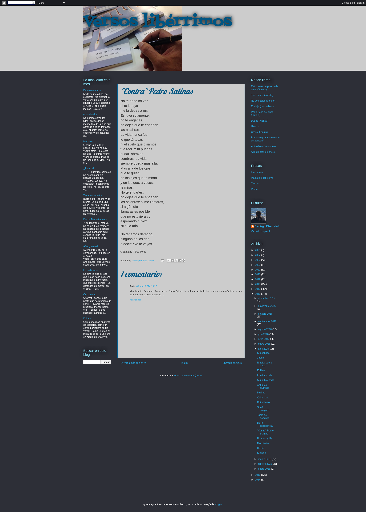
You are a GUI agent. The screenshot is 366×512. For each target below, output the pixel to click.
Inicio (184, 363)
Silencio (261, 452)
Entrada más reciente (133, 363)
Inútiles (261, 392)
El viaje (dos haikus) (262, 106)
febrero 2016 (265, 463)
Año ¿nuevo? (90, 246)
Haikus (255, 126)
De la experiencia (265, 424)
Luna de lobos (91, 270)
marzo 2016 (265, 459)
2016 (258, 293)
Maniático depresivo (262, 177)
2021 (258, 269)
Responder (135, 300)
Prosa (254, 189)
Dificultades (263, 402)
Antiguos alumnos (263, 386)
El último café (264, 375)
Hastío (260, 448)
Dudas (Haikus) (259, 120)
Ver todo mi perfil (260, 231)
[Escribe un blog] (172, 260)
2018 (258, 284)
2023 (258, 259)
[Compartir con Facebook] (180, 260)
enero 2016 (264, 468)
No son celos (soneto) (263, 100)
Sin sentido (263, 352)
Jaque (260, 357)
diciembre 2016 (266, 298)
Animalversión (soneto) (263, 146)
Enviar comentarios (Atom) (188, 375)
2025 (258, 250)
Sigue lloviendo (265, 380)
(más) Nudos (90, 114)
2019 (258, 279)
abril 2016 (264, 348)
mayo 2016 (264, 343)
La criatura (257, 172)
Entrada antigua (232, 363)
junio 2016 (264, 339)
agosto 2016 (265, 329)
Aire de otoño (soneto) (263, 151)
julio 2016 (263, 334)
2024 (258, 255)
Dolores (87, 318)
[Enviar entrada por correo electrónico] (162, 260)
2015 (258, 474)
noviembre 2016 (267, 305)
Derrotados (263, 443)
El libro (261, 370)
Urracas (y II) (264, 438)
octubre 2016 (265, 313)
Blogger (218, 504)
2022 (258, 264)
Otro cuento (89, 294)
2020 (258, 274)
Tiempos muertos (93, 195)
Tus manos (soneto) (262, 95)
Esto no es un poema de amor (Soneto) (264, 88)
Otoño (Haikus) (259, 132)
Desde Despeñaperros (95, 219)
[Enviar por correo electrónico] (169, 260)
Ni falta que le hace (264, 364)
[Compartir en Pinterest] (183, 260)
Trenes (255, 183)
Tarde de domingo (263, 416)
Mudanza (88, 141)
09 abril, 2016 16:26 (146, 286)
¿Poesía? (88, 168)
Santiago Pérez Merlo (267, 226)
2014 (258, 479)
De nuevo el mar (92, 90)
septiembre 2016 (267, 321)
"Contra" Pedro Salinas (265, 432)
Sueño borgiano (263, 409)
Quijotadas (263, 397)
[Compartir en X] (176, 260)
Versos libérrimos (157, 21)
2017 (258, 288)
